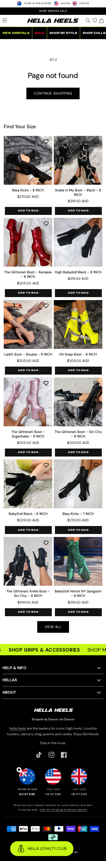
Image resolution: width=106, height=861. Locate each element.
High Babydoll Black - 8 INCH (78, 272)
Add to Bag (28, 210)
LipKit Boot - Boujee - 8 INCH (28, 354)
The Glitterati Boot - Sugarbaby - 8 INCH (28, 434)
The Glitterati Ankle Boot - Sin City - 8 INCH (28, 593)
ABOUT (9, 692)
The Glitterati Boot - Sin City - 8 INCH (78, 434)
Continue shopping (53, 93)
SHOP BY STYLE (63, 33)
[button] (4, 21)
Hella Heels (17, 728)
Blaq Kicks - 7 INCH (78, 513)
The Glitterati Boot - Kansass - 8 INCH (28, 274)
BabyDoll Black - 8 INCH (28, 513)
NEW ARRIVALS (16, 33)
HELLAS (9, 680)
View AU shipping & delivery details (63, 809)
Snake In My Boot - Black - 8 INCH (78, 192)
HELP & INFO (14, 667)
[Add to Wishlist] (46, 141)
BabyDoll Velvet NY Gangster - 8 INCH (78, 593)
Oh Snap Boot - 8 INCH (78, 354)
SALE (39, 33)
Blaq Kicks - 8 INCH (28, 190)
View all (53, 627)
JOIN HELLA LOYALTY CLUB (53, 11)
